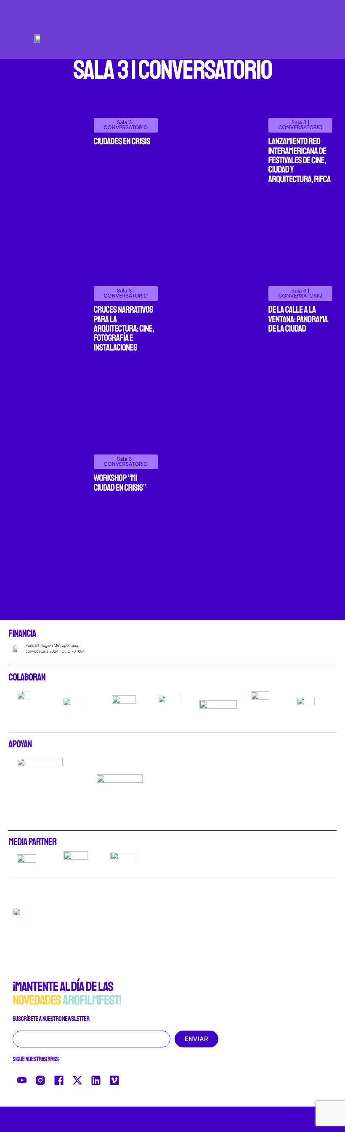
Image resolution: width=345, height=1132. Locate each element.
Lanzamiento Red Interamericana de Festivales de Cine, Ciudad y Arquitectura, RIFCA (299, 160)
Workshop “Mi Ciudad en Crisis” (120, 482)
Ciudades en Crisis (122, 141)
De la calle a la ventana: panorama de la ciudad (298, 319)
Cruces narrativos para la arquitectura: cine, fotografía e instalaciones (124, 328)
